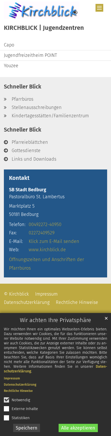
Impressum (12, 378)
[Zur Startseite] (42, 10)
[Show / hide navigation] (99, 8)
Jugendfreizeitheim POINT (30, 55)
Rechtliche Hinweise (18, 391)
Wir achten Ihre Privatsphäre (55, 320)
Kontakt (19, 178)
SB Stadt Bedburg (27, 190)
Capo (9, 45)
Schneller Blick (22, 86)
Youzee (11, 66)
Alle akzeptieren (78, 428)
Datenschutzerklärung (20, 384)
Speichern (26, 428)
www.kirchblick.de (47, 250)
